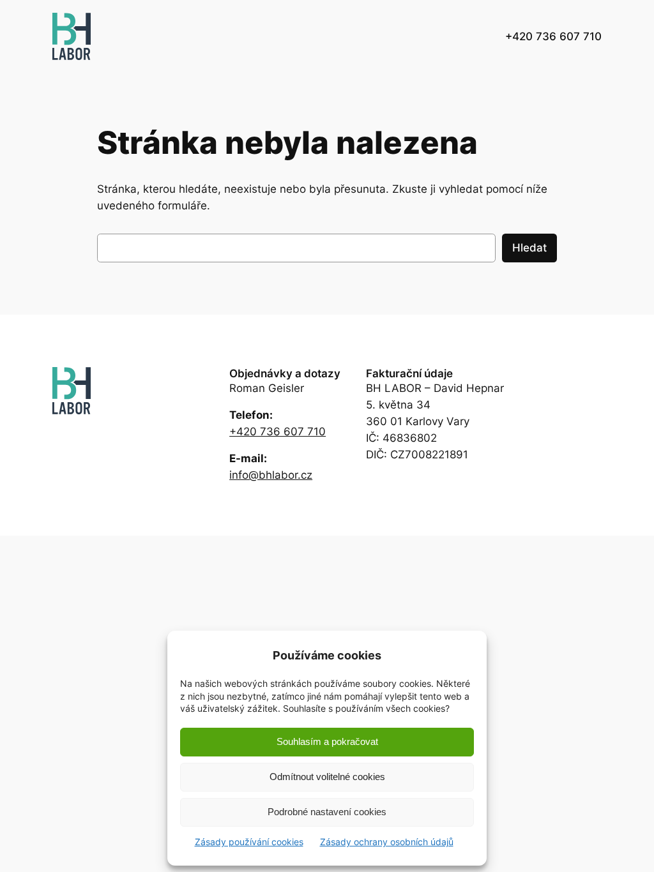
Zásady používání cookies (249, 841)
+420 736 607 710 (277, 431)
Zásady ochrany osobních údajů (386, 841)
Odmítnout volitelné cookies (327, 776)
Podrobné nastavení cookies (327, 811)
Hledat (529, 247)
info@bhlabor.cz (270, 475)
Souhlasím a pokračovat (327, 741)
